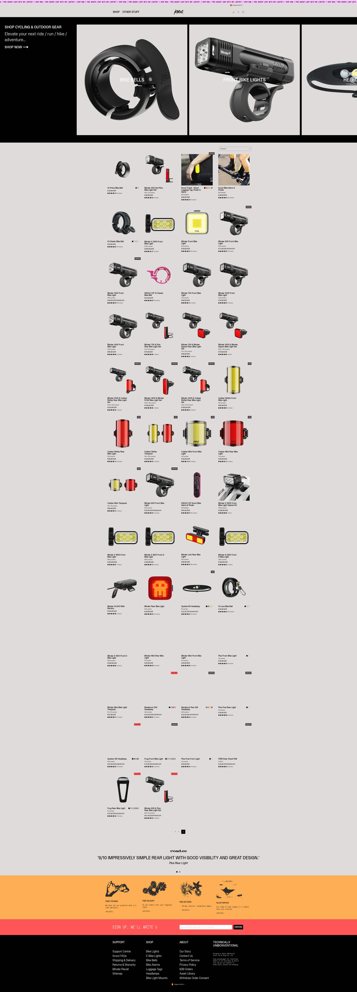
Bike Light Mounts (156, 978)
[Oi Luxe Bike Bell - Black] (245, 606)
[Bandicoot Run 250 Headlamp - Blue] (206, 707)
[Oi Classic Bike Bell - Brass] (138, 241)
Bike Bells (151, 960)
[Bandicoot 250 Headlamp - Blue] (173, 707)
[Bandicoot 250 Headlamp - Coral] (175, 707)
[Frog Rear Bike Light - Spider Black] (129, 808)
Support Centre (121, 951)
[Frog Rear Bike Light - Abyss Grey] (131, 808)
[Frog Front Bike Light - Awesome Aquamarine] (169, 759)
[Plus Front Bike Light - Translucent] (248, 655)
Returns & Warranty (124, 965)
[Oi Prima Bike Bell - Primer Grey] (138, 188)
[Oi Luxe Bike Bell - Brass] (248, 606)
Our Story (185, 951)
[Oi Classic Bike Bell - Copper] (136, 241)
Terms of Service (190, 960)
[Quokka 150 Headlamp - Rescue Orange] (136, 759)
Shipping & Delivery (124, 960)
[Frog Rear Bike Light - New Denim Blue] (138, 808)
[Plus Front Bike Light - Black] (247, 655)
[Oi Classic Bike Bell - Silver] (134, 241)
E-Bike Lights (154, 956)
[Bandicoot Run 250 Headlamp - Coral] (208, 707)
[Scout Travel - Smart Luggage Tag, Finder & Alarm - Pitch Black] (204, 188)
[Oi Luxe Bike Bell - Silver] (247, 606)
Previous (80, 80)
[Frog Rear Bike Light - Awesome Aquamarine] (132, 808)
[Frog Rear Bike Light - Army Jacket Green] (136, 808)
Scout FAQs (119, 956)
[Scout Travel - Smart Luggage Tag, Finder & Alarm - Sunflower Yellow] (210, 188)
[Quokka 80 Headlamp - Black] (206, 606)
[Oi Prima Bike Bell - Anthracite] (136, 188)
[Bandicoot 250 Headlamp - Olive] (171, 707)
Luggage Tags (154, 969)
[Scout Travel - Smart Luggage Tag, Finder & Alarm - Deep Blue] (212, 188)
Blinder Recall (120, 969)
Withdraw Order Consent (194, 978)
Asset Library (187, 973)
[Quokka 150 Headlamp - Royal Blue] (138, 759)
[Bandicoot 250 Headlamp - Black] (169, 707)
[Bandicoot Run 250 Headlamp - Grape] (212, 707)
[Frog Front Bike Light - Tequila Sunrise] (171, 759)
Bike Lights (152, 951)
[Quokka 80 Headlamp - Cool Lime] (210, 606)
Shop (116, 12)
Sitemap (117, 973)
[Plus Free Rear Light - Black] (247, 707)
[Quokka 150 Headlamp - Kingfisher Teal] (134, 759)
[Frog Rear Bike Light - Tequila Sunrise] (134, 808)
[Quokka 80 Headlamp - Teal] (208, 606)
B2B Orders (186, 969)
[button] (111, 193)
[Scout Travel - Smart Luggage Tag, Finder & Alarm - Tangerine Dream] (206, 188)
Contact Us (186, 956)
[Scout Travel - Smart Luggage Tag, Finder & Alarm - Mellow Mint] (208, 188)
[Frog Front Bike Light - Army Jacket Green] (173, 759)
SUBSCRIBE (238, 927)
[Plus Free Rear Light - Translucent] (248, 707)
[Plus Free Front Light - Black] (210, 759)
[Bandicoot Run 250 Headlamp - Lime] (210, 707)
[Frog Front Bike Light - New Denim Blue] (175, 759)
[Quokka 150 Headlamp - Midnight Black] (132, 759)
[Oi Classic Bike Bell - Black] (132, 241)
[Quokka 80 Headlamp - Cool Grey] (212, 606)
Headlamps (152, 973)
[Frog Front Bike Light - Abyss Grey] (167, 759)
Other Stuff (130, 12)
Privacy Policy (188, 965)
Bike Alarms (153, 965)
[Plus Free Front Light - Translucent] (212, 759)
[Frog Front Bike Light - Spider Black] (166, 759)
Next (353, 80)
